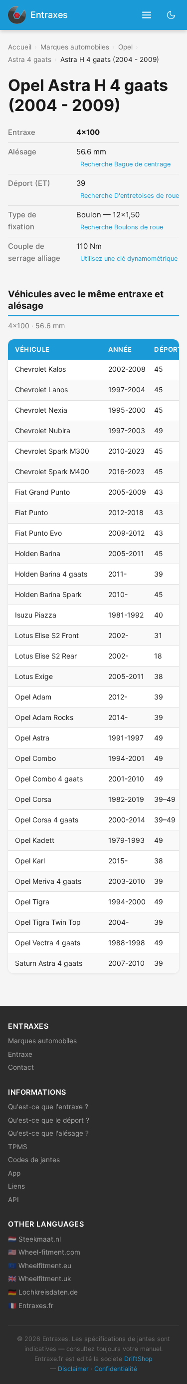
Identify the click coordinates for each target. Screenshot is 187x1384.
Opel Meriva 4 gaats (48, 881)
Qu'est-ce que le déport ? (48, 1120)
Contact (21, 1067)
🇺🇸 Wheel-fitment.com (44, 1252)
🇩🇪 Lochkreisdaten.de (43, 1292)
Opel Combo (35, 758)
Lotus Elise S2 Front (47, 635)
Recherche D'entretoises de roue (129, 195)
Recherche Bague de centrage (125, 164)
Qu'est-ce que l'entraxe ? (48, 1107)
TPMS (17, 1147)
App (14, 1173)
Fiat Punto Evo (38, 533)
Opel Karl (30, 860)
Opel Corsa (33, 799)
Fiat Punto (31, 512)
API (13, 1200)
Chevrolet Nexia (41, 410)
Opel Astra (32, 737)
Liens (16, 1186)
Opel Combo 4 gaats (49, 778)
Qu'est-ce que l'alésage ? (48, 1133)
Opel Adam (33, 696)
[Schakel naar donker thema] (171, 14)
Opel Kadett (34, 840)
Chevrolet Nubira (42, 430)
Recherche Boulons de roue (121, 227)
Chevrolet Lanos (41, 389)
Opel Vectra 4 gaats (47, 942)
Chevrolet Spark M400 (52, 471)
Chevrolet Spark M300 (52, 451)
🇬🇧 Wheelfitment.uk (39, 1279)
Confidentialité (115, 1369)
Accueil (19, 47)
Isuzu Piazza (35, 615)
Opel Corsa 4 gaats (46, 819)
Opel (125, 47)
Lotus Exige (34, 676)
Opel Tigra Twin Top (48, 922)
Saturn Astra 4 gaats (48, 963)
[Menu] (147, 15)
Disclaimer (73, 1369)
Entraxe (20, 1054)
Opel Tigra (32, 901)
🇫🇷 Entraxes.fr (30, 1306)
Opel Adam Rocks (44, 717)
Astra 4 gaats (29, 59)
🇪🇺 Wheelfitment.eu (39, 1266)
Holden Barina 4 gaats (51, 574)
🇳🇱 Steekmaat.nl (34, 1239)
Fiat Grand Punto (42, 492)
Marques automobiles (74, 47)
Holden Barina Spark (48, 594)
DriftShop (138, 1359)
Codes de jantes (34, 1160)
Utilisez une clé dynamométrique (129, 258)
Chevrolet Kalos (40, 369)
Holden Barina (37, 553)
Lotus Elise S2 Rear (46, 656)
